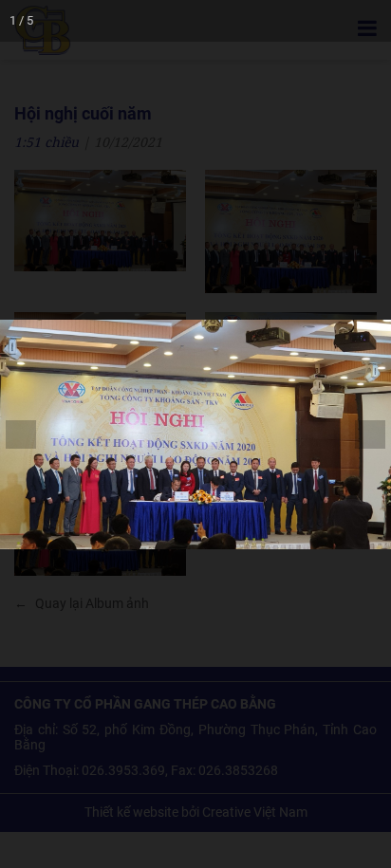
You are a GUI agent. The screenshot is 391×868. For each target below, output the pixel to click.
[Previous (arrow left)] (33, 434)
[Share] (328, 21)
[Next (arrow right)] (358, 434)
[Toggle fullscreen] (286, 21)
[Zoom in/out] (245, 21)
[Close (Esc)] (370, 21)
